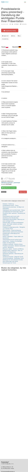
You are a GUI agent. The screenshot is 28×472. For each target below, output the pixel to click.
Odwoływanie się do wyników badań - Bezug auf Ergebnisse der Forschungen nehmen (14, 210)
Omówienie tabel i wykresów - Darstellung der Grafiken (14, 213)
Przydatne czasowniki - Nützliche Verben (13, 244)
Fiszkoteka (24, 24)
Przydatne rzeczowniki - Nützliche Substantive (14, 246)
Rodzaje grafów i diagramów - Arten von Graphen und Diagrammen (12, 251)
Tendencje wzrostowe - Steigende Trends (13, 256)
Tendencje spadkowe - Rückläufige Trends (13, 258)
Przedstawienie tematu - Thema (10, 205)
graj (20, 35)
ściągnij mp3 (5, 35)
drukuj (13, 35)
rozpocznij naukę (10, 30)
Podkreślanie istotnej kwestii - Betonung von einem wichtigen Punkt (13, 220)
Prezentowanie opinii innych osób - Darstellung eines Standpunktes (11, 217)
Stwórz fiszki (23, 192)
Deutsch (4, 192)
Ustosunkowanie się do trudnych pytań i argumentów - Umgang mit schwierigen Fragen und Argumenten (12, 241)
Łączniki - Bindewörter (8, 247)
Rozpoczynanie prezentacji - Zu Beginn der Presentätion (13, 207)
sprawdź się (5, 39)
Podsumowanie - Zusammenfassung (12, 230)
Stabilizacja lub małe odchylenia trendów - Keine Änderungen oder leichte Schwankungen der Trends (13, 261)
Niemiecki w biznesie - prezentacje (11, 182)
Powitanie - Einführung (8, 204)
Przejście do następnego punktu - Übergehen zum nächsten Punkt (14, 227)
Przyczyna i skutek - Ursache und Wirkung (13, 249)
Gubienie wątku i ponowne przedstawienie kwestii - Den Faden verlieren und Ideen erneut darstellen (13, 224)
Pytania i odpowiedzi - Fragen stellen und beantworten (13, 237)
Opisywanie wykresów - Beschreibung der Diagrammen (13, 254)
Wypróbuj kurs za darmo (9, 188)
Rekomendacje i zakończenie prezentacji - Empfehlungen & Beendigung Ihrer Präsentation (13, 233)
